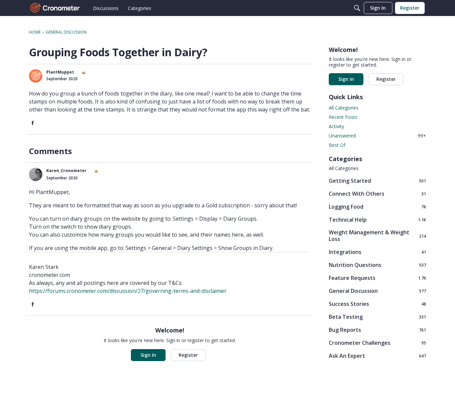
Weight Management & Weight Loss (377, 235)
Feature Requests (377, 277)
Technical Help (377, 219)
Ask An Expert (377, 355)
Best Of (337, 145)
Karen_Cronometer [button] (66, 170)
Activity (336, 126)
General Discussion (377, 290)
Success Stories (377, 303)
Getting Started (377, 180)
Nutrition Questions (377, 264)
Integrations (377, 251)
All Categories (343, 107)
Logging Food (377, 206)
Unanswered (377, 135)
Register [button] (188, 355)
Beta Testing (377, 316)
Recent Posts (343, 117)
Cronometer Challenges (377, 342)
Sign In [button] (148, 355)
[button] (35, 76)
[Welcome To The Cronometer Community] (55, 8)
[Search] (357, 8)
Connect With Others (377, 193)
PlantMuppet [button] (60, 72)
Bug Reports (377, 329)
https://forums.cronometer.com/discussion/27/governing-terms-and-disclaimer (128, 291)
